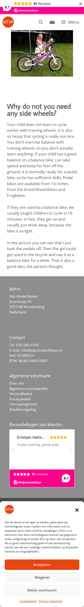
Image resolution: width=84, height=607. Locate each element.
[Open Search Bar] (41, 22)
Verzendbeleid (20, 393)
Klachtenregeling (22, 409)
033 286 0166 (27, 345)
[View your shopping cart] (52, 22)
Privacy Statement (50, 601)
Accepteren (42, 564)
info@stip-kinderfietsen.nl (42, 350)
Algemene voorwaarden (28, 388)
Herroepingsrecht (23, 404)
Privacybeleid (20, 399)
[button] (77, 510)
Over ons (16, 383)
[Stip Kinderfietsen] (9, 22)
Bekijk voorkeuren (42, 590)
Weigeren (42, 577)
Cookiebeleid (28, 601)
